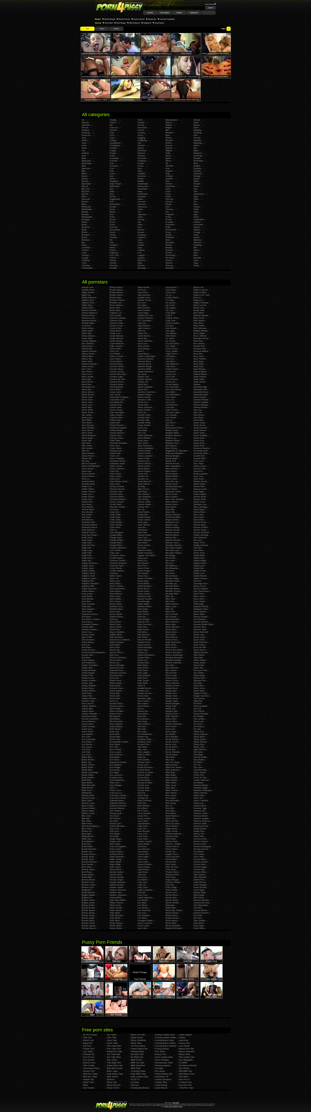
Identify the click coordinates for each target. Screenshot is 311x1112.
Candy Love (115, 333)
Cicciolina (114, 509)
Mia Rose (169, 571)
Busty (84, 245)
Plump (168, 204)
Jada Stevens (144, 326)
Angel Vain (86, 560)
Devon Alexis (115, 660)
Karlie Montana (144, 586)
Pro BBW (183, 1063)
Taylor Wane (199, 691)
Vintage (196, 232)
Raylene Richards (173, 928)
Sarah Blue (198, 420)
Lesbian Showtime (163, 1079)
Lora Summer (171, 379)
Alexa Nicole (87, 382)
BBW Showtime (138, 1065)
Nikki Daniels (171, 777)
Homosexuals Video (164, 1063)
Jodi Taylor (142, 491)
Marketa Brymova (173, 486)
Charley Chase (116, 438)
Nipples (168, 150)
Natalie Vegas (171, 701)
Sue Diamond (199, 619)
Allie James (87, 446)
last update (164, 12)
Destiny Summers (118, 657)
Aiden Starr (87, 333)
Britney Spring (88, 913)
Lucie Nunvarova (173, 389)
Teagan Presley (200, 693)
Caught (85, 258)
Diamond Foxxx (117, 670)
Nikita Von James (173, 767)
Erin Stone (114, 760)
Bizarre (85, 201)
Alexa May (86, 379)
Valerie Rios (198, 795)
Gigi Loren (114, 828)
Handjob (141, 173)
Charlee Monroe (117, 433)
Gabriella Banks (117, 800)
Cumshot (114, 166)
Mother (168, 143)
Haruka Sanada (117, 877)
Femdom (113, 245)
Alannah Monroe (89, 351)
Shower (196, 120)
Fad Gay (135, 1085)
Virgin (196, 235)
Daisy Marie (115, 583)
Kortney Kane (144, 762)
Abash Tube (88, 1082)
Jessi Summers (145, 446)
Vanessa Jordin (200, 813)
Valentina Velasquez (202, 790)
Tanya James (199, 663)
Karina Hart (143, 576)
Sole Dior (197, 548)
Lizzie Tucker (171, 348)
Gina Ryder (115, 834)
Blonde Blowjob (109, 19)
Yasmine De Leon (201, 903)
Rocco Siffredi (199, 336)
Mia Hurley (170, 558)
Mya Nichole (171, 673)
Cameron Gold (116, 323)
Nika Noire (170, 757)
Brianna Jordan (88, 885)
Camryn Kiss (115, 328)
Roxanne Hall (199, 348)
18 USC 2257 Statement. (171, 1106)
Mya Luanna (171, 670)
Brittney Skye (116, 287)
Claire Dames (116, 525)
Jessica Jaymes (145, 456)
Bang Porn (87, 1043)
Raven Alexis (171, 920)
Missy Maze (171, 629)
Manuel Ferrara (172, 463)
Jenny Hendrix (144, 425)
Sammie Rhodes (200, 400)
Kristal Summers (145, 767)
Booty (84, 224)
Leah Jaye (142, 882)
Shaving (169, 265)
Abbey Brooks (88, 292)
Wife (195, 253)
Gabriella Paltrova (118, 803)
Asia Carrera (87, 703)
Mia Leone (170, 560)
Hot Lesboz (160, 1071)
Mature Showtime (186, 1051)
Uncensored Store (91, 1068)
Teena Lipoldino (200, 706)
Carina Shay (115, 348)
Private (168, 219)
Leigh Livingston (145, 890)
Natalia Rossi (171, 688)
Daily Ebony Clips (115, 1074)
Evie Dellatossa (117, 780)
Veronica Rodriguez (202, 846)
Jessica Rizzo (144, 466)
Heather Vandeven (118, 895)
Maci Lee (169, 425)
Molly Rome (170, 645)
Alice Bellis (87, 420)
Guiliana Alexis (116, 854)
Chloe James (115, 476)
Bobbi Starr (87, 839)
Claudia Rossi (116, 545)
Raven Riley (171, 923)
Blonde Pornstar (124, 19)
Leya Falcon (171, 287)
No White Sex (137, 1057)
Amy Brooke (87, 512)
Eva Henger (115, 767)
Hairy (140, 171)
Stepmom (197, 153)
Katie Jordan (143, 614)
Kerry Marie (143, 703)
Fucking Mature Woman (165, 1046)
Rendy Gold (198, 310)
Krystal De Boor (145, 783)
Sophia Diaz (198, 558)
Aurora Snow (87, 724)
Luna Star (169, 407)
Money (168, 138)
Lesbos (182, 1037)
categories (194, 12)
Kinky (140, 224)
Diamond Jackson (118, 673)
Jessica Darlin (144, 451)
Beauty (85, 179)
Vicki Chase (198, 854)
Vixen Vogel (198, 890)
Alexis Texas (87, 412)
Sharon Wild (198, 486)
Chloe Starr (115, 484)
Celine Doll (114, 423)
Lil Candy (169, 300)
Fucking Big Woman (140, 1088)
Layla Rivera (143, 869)
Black (84, 204)
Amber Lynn (87, 494)
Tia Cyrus (197, 724)
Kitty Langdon (144, 752)
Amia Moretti (87, 507)
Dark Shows (112, 1077)
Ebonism (111, 1079)
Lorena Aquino (171, 384)
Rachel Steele (171, 900)
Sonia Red (198, 550)
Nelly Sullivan (171, 716)
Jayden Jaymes (145, 379)
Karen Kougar (144, 571)
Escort (113, 219)
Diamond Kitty (116, 675)
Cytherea (114, 573)
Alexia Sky (86, 389)
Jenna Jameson (145, 407)
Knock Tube (112, 1043)
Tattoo (196, 181)
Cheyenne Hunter (117, 461)
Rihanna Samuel (200, 315)
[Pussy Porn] (119, 15)
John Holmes (143, 494)
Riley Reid (198, 323)
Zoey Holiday (199, 920)
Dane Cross (115, 596)
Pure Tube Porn (114, 1049)
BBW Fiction (136, 1060)
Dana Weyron (116, 594)
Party (167, 189)
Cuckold (113, 161)
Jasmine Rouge (145, 366)
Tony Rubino (199, 760)
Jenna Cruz (143, 402)
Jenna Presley (144, 410)
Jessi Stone (143, 443)
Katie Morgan (121, 23)
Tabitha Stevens (200, 652)
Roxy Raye (198, 361)
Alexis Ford (87, 402)
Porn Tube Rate (114, 1046)
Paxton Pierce (171, 846)
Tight (195, 196)
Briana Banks (88, 874)
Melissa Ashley (172, 527)
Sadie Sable (198, 379)
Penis (168, 191)
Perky (168, 194)
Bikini (84, 196)
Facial (112, 232)
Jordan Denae (144, 517)
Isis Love (142, 303)
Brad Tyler (86, 844)
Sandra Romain (200, 407)
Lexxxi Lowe (143, 926)
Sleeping (197, 130)
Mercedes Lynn (172, 550)
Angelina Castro (89, 578)
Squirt (196, 150)
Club (112, 133)
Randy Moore (171, 915)
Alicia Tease (87, 433)
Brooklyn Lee (115, 303)
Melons (168, 125)
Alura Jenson (88, 468)
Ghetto (141, 148)
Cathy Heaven (116, 415)
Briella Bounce (88, 892)
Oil (166, 163)
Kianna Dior (143, 711)
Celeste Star (115, 420)
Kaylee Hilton (144, 657)
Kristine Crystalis (145, 772)
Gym (140, 168)
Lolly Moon (170, 366)
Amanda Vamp (88, 484)
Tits (195, 201)
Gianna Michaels (117, 826)
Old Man (169, 166)
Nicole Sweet (171, 754)
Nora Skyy (170, 811)
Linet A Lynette (172, 323)
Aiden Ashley (87, 328)
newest (101, 29)
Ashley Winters (88, 691)
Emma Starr (115, 739)
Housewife (142, 189)
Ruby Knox (198, 366)
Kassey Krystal (144, 599)
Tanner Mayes (199, 660)
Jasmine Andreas (145, 359)
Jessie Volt (142, 474)
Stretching (198, 161)
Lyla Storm (170, 423)
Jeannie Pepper (145, 394)
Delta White (115, 645)
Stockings (197, 156)
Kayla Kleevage (145, 647)
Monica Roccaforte (174, 650)
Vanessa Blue (199, 806)
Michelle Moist (172, 586)
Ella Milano (115, 719)
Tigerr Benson (199, 749)
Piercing (169, 199)
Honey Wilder (116, 926)
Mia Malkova (171, 566)
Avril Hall (86, 752)
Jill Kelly (141, 486)
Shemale (169, 268)
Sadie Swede (199, 382)
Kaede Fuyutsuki (145, 553)
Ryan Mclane (199, 369)
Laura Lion (142, 859)
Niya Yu (169, 806)
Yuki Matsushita (200, 905)
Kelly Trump (143, 680)
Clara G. (113, 530)
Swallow (197, 171)
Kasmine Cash (144, 596)
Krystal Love (143, 785)
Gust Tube (111, 1037)
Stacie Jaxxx (199, 596)
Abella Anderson (89, 297)
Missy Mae (170, 624)
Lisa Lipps (170, 331)
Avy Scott (86, 754)
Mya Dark (169, 665)
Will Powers (198, 897)
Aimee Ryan (87, 338)
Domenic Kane (116, 688)
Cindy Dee (114, 512)
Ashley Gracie (88, 678)
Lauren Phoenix (145, 864)
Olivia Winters (171, 826)
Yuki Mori (197, 908)
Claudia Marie (116, 543)
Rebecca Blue (199, 292)
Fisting (113, 260)
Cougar (113, 150)
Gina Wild (114, 836)
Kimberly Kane (144, 742)
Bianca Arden (88, 806)
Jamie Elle (142, 338)
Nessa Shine (171, 721)
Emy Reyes (115, 744)
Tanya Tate (198, 668)
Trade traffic (175, 1102)
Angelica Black (88, 573)
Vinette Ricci (199, 880)
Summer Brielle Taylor (203, 624)
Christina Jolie (116, 491)
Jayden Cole (143, 377)
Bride (84, 230)
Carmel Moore (116, 361)
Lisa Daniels (171, 328)
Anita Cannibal (88, 604)
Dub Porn (87, 1046)
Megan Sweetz (172, 520)
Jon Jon (141, 509)
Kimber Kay (143, 737)
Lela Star (142, 892)
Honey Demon (116, 923)
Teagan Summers (201, 696)
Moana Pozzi (171, 640)
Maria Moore (171, 471)
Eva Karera (115, 770)
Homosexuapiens (162, 1065)
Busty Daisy (115, 310)
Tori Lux (197, 765)
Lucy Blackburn (172, 394)
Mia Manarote (171, 568)
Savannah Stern (200, 453)
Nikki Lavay (170, 785)
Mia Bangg (170, 555)
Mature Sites (184, 1054)
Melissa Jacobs (172, 530)
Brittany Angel (88, 918)
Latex (140, 240)
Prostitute (169, 224)
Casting (85, 255)
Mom (167, 135)
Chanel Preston (117, 425)
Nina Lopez (170, 798)
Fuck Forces (88, 1057)
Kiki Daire (142, 726)
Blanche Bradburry (90, 826)
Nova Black (170, 813)
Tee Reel (197, 703)
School (168, 253)
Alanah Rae (87, 348)
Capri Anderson (117, 343)
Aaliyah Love (87, 287)
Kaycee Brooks (144, 640)
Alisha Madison (88, 435)
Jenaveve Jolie (144, 400)
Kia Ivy (141, 708)
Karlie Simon (143, 588)
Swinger (197, 176)
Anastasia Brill (88, 522)
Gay (139, 143)
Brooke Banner (116, 292)
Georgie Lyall (115, 813)
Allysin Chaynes (89, 463)
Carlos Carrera (116, 356)
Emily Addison (116, 726)
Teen (195, 189)
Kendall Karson (144, 688)
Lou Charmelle (172, 387)
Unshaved (198, 224)
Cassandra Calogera (119, 397)
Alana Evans (87, 346)
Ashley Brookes (89, 670)
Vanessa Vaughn (200, 818)
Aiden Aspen (87, 331)
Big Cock (86, 189)
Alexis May (87, 407)
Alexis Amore (88, 392)
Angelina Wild (88, 586)
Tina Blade (198, 754)
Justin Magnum (144, 540)
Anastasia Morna (89, 525)
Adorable (86, 125)
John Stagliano (144, 497)
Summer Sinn (199, 627)
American (86, 135)
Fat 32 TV (135, 1079)
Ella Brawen (115, 716)
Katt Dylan (142, 632)
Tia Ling (196, 729)
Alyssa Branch (88, 474)
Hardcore (142, 176)
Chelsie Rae (115, 453)
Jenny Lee (142, 428)
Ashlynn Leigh (88, 701)
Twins (196, 212)
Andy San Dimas (89, 535)
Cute (112, 171)
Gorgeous (142, 161)
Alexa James (87, 377)
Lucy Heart (170, 397)
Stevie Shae (198, 614)
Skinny (196, 125)
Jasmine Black (144, 361)
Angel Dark (87, 543)
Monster (169, 140)
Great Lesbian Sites (164, 1057)
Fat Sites (135, 1082)
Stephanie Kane (200, 609)
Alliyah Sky (87, 458)
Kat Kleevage (144, 601)
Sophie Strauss (200, 578)
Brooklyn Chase (117, 300)
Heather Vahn (116, 892)
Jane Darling (143, 348)
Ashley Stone (88, 688)
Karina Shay (143, 581)
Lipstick (141, 258)
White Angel (198, 895)
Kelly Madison (144, 675)
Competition (115, 143)
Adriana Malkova (89, 313)
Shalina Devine (200, 481)
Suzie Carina (199, 645)
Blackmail (86, 207)
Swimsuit (197, 173)
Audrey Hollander (89, 714)
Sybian (196, 179)
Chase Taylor (115, 448)
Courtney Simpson (118, 563)
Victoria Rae (199, 869)
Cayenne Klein (116, 417)
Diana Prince (115, 680)
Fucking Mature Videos (165, 1043)
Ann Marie (86, 617)
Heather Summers (118, 890)
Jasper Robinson (145, 371)
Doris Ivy (114, 701)
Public (168, 227)
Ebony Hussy (137, 1037)
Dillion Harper (116, 683)
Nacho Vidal (170, 675)
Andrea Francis (88, 532)
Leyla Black (170, 290)
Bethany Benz (88, 795)
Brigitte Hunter (88, 900)
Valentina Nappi (200, 788)
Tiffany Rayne (199, 739)
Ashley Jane (87, 683)
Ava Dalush (87, 742)
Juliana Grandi (144, 535)
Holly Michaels (116, 915)
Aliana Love (87, 417)
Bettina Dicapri (88, 798)
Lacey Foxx (143, 816)
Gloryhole (142, 158)
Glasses (141, 156)
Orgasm (169, 171)
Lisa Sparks (170, 333)
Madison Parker (172, 440)
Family (113, 235)
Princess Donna (172, 882)
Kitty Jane (142, 749)
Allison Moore (88, 453)
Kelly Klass (143, 670)
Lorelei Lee (170, 382)
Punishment (170, 230)
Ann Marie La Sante (90, 619)
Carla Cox (114, 351)
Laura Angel (143, 857)
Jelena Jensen (144, 397)
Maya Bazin (170, 507)
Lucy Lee (169, 400)
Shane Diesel (199, 484)
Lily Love (169, 310)
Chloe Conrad (116, 466)
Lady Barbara (144, 823)
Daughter (114, 181)
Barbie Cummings (90, 772)
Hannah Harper (116, 872)
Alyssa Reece (88, 476)
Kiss (140, 227)
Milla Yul (169, 609)
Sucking (197, 168)
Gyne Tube (112, 1040)
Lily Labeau (170, 308)
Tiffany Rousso (200, 742)
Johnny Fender (144, 504)
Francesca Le (116, 793)
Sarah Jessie (199, 425)
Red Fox (197, 297)
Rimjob (168, 247)
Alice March (87, 423)
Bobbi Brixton (88, 836)
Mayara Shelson (172, 514)
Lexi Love (142, 913)
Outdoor (169, 179)
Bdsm (84, 173)
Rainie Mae (170, 908)
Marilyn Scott (171, 484)
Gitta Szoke (115, 844)
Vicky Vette (198, 857)
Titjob (195, 199)
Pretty (168, 217)
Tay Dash (197, 683)
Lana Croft (142, 834)
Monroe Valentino (173, 663)
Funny (140, 135)
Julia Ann (142, 527)
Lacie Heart (143, 821)
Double (113, 207)
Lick (139, 253)
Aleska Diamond (89, 364)
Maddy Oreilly (171, 430)
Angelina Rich (88, 581)
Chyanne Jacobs (117, 507)
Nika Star (169, 760)
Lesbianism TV (161, 1077)
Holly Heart (115, 913)
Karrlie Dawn (143, 591)
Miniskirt (169, 133)
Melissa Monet (172, 535)
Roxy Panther (199, 359)
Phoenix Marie (171, 872)
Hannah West (116, 874)
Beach (84, 176)
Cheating (86, 265)
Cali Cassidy (115, 315)
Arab (84, 145)
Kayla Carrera (144, 645)
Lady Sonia (143, 826)
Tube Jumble (89, 1065)
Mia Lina (169, 563)
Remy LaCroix (199, 305)
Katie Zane (142, 627)
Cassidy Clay (116, 405)
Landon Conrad (144, 841)
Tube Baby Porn (114, 1063)
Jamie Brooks (144, 336)
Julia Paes (142, 532)
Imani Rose (143, 292)
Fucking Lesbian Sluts (165, 1035)
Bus (83, 242)
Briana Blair (87, 877)
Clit (111, 125)
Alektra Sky (87, 359)
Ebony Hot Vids (138, 1035)
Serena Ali (198, 471)
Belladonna (87, 793)
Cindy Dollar (115, 514)
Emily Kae (114, 731)
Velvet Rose (198, 836)
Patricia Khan (171, 841)
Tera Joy (197, 708)
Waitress (197, 240)
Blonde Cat (87, 831)
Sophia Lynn (198, 566)
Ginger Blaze (115, 839)
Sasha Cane (198, 438)
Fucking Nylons (162, 1049)
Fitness (113, 263)
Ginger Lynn (115, 841)
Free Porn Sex (185, 1085)
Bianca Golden (88, 808)
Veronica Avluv (200, 839)
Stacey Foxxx (199, 586)
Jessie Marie (143, 468)
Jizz (139, 222)
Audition (85, 153)
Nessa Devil (171, 719)
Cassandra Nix (116, 402)
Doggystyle (115, 199)
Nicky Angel (170, 731)
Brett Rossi (87, 872)
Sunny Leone (199, 637)
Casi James (115, 394)
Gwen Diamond (116, 857)
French (141, 130)
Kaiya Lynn (142, 558)
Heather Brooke (117, 885)
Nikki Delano (171, 780)
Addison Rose (88, 303)
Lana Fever (143, 836)
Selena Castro (199, 466)
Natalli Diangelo (172, 703)
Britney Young (88, 915)
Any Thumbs (88, 1088)
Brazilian (86, 227)
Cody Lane (114, 553)
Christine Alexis (117, 497)
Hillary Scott (115, 905)
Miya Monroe (171, 637)
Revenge (169, 242)
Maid (140, 263)
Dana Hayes (115, 591)
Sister (196, 122)
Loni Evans (170, 371)
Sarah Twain (199, 433)
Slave (196, 127)
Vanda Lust (198, 803)
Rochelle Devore (200, 338)
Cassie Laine (115, 407)
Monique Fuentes (173, 660)
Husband (142, 196)
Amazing (86, 133)
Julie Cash (142, 537)
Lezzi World (184, 1046)
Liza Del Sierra (172, 343)
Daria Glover (115, 622)
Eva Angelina (115, 765)
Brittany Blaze (88, 920)
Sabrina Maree (200, 374)
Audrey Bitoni (88, 711)
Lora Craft (170, 377)
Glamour (141, 153)
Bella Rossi (87, 790)
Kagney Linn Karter (146, 555)
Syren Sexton (199, 650)
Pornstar (169, 209)
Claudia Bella (115, 535)
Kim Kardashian (145, 734)
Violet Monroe (199, 882)
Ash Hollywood (88, 663)
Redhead (169, 237)
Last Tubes (88, 1051)
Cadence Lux (115, 313)
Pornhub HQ (88, 1054)
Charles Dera (116, 435)
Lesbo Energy (161, 1085)
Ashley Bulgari (88, 673)
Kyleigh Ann (143, 798)
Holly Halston (116, 910)
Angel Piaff (86, 553)
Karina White (143, 583)
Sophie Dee (198, 568)
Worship (197, 258)
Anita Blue (86, 601)
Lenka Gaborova (145, 897)
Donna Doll (115, 696)
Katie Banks (143, 611)
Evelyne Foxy (116, 777)
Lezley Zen (170, 292)
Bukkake (86, 240)
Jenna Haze (143, 405)
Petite (168, 196)
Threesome (198, 194)
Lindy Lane (170, 320)
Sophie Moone (199, 576)
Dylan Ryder (115, 708)
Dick (112, 189)
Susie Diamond (200, 642)
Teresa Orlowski (200, 714)
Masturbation (171, 120)
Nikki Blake (170, 775)
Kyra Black (142, 808)
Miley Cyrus (170, 606)
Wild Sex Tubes (90, 1077)
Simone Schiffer (200, 527)
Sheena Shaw (199, 499)
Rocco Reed (199, 333)
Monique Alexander (174, 657)
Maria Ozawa (171, 474)
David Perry (115, 629)
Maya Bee (170, 509)
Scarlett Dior (199, 456)
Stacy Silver (198, 599)
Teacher (197, 184)
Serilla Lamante (200, 474)
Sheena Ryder (199, 497)
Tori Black (197, 762)
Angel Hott (86, 548)
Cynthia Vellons (117, 571)
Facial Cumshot (139, 19)
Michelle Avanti (172, 581)
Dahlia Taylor (115, 576)
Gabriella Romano (118, 806)
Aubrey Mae (87, 708)
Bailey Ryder (87, 767)
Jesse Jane (143, 440)
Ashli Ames (87, 693)
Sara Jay (197, 410)
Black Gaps (112, 1071)
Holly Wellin (115, 918)
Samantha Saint (200, 394)
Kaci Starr (142, 548)
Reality (168, 235)
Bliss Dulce (87, 828)
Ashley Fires (87, 675)
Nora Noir (169, 808)
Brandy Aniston (88, 854)
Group (140, 166)
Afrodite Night (88, 323)
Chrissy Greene (117, 486)
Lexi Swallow (143, 915)
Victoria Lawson (200, 862)
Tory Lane (197, 767)
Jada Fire (142, 323)
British (84, 232)
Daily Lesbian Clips (139, 1077)
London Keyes (171, 369)
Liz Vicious (170, 341)
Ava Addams (87, 734)
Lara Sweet (143, 851)
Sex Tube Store (114, 1057)
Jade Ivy (141, 331)
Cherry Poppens (117, 458)
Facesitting (115, 230)
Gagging (141, 138)
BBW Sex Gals (137, 1063)
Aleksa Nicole (88, 354)
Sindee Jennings (200, 535)
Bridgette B (147, 23)
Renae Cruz (198, 308)
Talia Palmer (199, 655)
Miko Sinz (169, 601)
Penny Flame (171, 849)
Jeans (140, 217)
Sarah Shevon (199, 430)
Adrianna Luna (88, 318)
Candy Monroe (116, 338)
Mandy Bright (171, 458)
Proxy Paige (171, 887)
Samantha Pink (200, 389)
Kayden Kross (144, 642)
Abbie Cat (86, 295)
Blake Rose (87, 823)
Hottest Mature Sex (163, 1074)
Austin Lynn (87, 729)
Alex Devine (87, 371)
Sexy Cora (198, 476)
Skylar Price (199, 543)
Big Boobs (86, 184)
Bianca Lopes (88, 811)
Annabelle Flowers (90, 624)
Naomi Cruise (171, 680)
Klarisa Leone (144, 754)
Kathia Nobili (143, 604)
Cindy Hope (115, 517)
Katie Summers (144, 624)
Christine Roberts (117, 499)
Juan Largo (143, 522)
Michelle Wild (171, 594)
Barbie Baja (87, 770)
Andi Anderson (88, 530)
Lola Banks (170, 356)
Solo (195, 135)
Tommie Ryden (200, 757)
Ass (83, 150)
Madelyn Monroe (173, 435)
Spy (195, 148)
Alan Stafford (87, 343)
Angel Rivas (87, 558)
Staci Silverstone (201, 591)
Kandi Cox (142, 560)
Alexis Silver (87, 410)
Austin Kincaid (88, 726)
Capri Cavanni (116, 346)
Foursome (142, 127)
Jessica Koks (144, 458)
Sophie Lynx (198, 573)
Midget (168, 127)
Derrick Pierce (116, 652)
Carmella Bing (116, 364)
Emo (112, 214)
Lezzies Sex (184, 1043)
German (141, 145)
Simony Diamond (201, 532)
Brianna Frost (88, 882)
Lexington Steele (145, 920)
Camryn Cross (116, 326)
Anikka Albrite (88, 591)
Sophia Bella (199, 555)
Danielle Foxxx (116, 606)
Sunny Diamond (200, 632)
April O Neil (87, 637)
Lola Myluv (170, 361)
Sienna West (199, 512)
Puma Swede (171, 890)
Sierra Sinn (198, 514)
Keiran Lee (142, 660)
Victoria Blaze (199, 859)
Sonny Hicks (199, 553)
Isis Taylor (142, 305)
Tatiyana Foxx (199, 680)
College (113, 140)
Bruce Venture (116, 305)
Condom (113, 148)
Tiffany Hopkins (200, 734)
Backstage (86, 163)
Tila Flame (198, 752)
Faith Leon (114, 783)
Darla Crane (115, 624)
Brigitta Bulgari (88, 895)
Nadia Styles (171, 678)
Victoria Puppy (200, 867)
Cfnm (84, 263)
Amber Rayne (88, 497)
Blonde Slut (152, 19)
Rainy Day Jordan (173, 910)
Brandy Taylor (88, 859)
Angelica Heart (88, 576)
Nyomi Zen (170, 818)
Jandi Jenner (143, 346)
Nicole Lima (170, 744)
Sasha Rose (198, 443)
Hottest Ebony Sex (139, 1049)
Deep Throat (115, 184)
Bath (84, 166)
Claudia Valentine (117, 548)
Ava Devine (87, 744)
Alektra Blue (87, 356)
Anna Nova (87, 622)
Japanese (142, 214)
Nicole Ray (170, 749)
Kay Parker (143, 637)
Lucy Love (170, 402)
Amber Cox (87, 486)
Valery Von (198, 798)
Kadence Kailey (145, 550)
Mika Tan (169, 596)
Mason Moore (171, 502)
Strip (195, 163)
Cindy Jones (115, 520)
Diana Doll (114, 678)
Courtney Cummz (117, 560)
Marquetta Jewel (172, 491)
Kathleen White (144, 606)
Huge (140, 191)
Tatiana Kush (199, 678)
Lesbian (141, 250)
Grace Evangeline (118, 846)
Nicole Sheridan (172, 752)
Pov (167, 212)
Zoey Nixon (198, 923)
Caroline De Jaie (117, 379)
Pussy (168, 232)
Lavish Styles (144, 867)
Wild (195, 255)
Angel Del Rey (88, 545)
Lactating (142, 235)
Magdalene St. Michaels (176, 451)
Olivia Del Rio (171, 821)
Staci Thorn (198, 594)
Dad (111, 176)
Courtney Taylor (117, 566)
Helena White (116, 897)
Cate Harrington (117, 412)
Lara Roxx (142, 846)
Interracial (142, 207)
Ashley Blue (87, 668)
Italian (140, 209)
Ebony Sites (136, 1043)
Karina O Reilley (145, 578)
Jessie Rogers (144, 471)
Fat (111, 240)
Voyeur (196, 237)
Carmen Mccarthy (118, 374)
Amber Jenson (88, 491)
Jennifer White (144, 423)
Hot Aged (159, 1068)
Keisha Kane (143, 663)
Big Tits (85, 194)
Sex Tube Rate (113, 1054)
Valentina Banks (200, 785)
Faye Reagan (116, 785)
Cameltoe (86, 247)
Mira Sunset (170, 617)
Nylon (168, 158)
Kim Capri (142, 731)
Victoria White (199, 872)
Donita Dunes (116, 691)
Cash (84, 253)
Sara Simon (198, 415)
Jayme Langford (145, 387)
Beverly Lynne (88, 803)
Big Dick (85, 191)
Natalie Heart (171, 696)
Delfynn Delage (116, 642)
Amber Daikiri (88, 489)
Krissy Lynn (143, 765)
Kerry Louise (143, 701)
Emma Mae (115, 737)
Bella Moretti (87, 788)
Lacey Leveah (144, 818)
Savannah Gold (200, 451)
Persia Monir (171, 859)
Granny (141, 163)
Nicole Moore (171, 747)
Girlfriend (142, 150)
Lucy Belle (170, 392)
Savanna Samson (201, 448)
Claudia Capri (116, 537)
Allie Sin (85, 451)
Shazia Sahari (199, 494)
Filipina (113, 250)
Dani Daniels (115, 599)
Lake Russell (143, 831)
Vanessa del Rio (200, 826)
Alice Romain (88, 425)
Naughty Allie (171, 711)
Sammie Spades (200, 402)
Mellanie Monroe (172, 540)
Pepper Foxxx (171, 854)
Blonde (85, 212)
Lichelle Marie (171, 297)
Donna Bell (114, 693)
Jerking (141, 219)
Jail (139, 212)
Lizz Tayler (170, 346)
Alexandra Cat (88, 387)
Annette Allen (88, 627)
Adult (85, 1085)
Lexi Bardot (143, 900)
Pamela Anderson (173, 834)
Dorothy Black (116, 703)
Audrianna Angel (89, 716)
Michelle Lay (171, 583)
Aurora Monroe (88, 721)
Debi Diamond (116, 637)
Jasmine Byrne (144, 364)
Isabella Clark (144, 297)
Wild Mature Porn (186, 1074)
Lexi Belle (142, 903)
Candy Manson (116, 336)
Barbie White (87, 775)
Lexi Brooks (143, 908)
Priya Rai (169, 885)
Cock (112, 135)
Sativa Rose (198, 446)
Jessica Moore (144, 463)
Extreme (113, 227)
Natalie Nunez (171, 698)
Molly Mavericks (172, 642)
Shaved (168, 263)
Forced (141, 125)
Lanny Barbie (143, 844)
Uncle (196, 217)
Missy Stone (171, 632)
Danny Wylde (116, 614)
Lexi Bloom (143, 905)
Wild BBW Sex (185, 1071)
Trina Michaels (200, 770)
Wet (195, 247)
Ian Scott (142, 290)
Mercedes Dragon (173, 548)
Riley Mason (199, 320)
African (85, 127)
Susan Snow (199, 640)
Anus (84, 143)
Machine (141, 260)
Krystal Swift (143, 790)
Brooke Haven (116, 295)
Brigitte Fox (87, 897)
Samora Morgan (200, 405)
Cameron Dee (116, 320)
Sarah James (199, 423)
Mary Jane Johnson (174, 499)
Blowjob (85, 214)
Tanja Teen (198, 657)
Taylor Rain (198, 686)
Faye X (113, 788)
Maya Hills (170, 512)
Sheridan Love (199, 504)
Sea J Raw (198, 463)
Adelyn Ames (88, 308)
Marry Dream (171, 494)
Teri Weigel (198, 716)
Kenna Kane (143, 696)
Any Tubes (112, 1035)
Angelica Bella (88, 571)
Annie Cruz (87, 632)
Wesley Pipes (199, 892)
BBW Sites (136, 1068)
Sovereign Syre (200, 583)
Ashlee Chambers (90, 665)
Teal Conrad (198, 698)
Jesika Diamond (145, 435)
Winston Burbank (201, 900)
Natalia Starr (171, 691)
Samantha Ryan (200, 392)
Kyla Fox (142, 793)
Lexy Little (142, 928)
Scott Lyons (198, 461)
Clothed (113, 130)
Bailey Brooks (88, 760)
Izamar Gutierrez (145, 318)
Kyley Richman (144, 800)
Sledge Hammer (200, 545)
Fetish (112, 247)
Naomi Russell (172, 683)
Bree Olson (87, 867)
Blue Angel (86, 834)
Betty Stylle (87, 800)
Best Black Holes (115, 1068)
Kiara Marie (143, 714)
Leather (141, 245)
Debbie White (116, 634)
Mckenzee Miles (172, 517)
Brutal (84, 237)
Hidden (141, 181)
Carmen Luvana (117, 371)
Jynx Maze (142, 543)
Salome (196, 384)
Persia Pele (170, 862)
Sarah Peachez (200, 428)
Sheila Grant (199, 502)
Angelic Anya (87, 566)
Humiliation (143, 194)
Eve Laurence (116, 775)
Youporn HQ (88, 1079)
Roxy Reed (198, 364)
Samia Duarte (199, 397)
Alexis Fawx (87, 400)
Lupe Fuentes (171, 410)
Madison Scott (171, 443)
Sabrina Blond (199, 371)
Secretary (169, 258)
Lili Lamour (170, 303)
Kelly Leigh (142, 673)
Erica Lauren (115, 752)
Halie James (115, 867)
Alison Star (87, 440)
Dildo (112, 191)
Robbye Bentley (200, 331)
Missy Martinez (172, 627)
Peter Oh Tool (171, 867)
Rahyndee (170, 905)
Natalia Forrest (172, 686)
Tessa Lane (198, 721)
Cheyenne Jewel (117, 463)
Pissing (168, 201)
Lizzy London (171, 351)
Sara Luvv (198, 412)
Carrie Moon (115, 389)
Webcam (197, 242)
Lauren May (143, 862)
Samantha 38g (199, 387)
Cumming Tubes (138, 1071)
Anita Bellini (87, 596)
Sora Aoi (197, 581)
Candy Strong (116, 341)
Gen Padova (115, 811)
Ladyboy (141, 237)
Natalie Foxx (171, 693)
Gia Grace (114, 816)
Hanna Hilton (115, 869)
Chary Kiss (115, 446)
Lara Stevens (144, 849)
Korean (141, 232)
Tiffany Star (198, 744)
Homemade (143, 184)
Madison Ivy (171, 438)
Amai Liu (86, 479)
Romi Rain (198, 341)
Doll (111, 201)
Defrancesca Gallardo (119, 640)
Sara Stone (198, 417)
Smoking (197, 133)
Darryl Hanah (116, 627)
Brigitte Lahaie (88, 903)
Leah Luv (142, 885)
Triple (195, 209)
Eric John (114, 747)
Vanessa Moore (200, 816)
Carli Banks (115, 354)
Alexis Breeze (88, 394)
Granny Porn (160, 1054)
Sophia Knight (199, 560)
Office (168, 161)
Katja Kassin (143, 629)
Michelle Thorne (172, 591)
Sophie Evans (199, 571)
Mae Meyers (171, 446)
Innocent (141, 201)
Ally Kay (85, 461)
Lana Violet (143, 839)
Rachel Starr (171, 897)
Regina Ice (198, 300)
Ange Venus (87, 540)
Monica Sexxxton (173, 652)
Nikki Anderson (134, 23)
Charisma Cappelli (118, 428)
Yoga (195, 263)
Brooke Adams (116, 290)
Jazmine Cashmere (146, 392)
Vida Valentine (199, 877)
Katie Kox (142, 617)
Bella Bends (87, 783)
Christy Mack (116, 504)
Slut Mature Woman (188, 1065)
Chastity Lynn (116, 451)
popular (150, 12)
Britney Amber (88, 905)
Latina (140, 242)
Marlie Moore (171, 489)
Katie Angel (143, 609)
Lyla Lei (168, 420)
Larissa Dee (143, 854)
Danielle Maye (116, 609)
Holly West (115, 920)
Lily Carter (170, 305)
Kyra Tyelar (143, 811)
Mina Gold (170, 611)
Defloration (114, 186)
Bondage (86, 219)
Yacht (196, 260)
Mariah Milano (171, 476)
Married (141, 265)
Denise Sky (115, 650)
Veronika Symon (200, 849)
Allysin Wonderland (90, 466)
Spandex (197, 140)
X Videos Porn (185, 1082)
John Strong (143, 499)
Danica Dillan (116, 604)
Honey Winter (116, 928)
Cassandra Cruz (117, 400)
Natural (168, 148)
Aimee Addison (88, 336)
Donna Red (115, 698)
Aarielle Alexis (88, 290)
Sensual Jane (199, 468)
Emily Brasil (115, 729)
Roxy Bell (197, 354)
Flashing (113, 265)
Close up (114, 127)
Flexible (113, 268)
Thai (195, 191)
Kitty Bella (142, 747)
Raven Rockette (172, 926)
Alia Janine (87, 415)
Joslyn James (144, 520)
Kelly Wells (143, 683)
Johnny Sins (143, 507)
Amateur (85, 130)
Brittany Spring (88, 926)
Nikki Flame (170, 783)
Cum (112, 163)
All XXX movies (90, 1035)
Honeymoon (143, 186)
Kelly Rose (142, 678)
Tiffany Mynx (199, 737)
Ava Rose (86, 749)
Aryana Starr (87, 655)
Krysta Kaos (143, 777)
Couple (113, 153)
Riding (168, 245)
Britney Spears (88, 910)
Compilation (115, 145)
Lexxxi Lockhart (145, 923)
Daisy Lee (114, 578)
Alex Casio (86, 369)
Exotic (112, 224)
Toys (195, 204)
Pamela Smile (171, 836)
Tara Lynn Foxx (200, 670)
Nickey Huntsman (173, 724)
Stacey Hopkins (200, 588)
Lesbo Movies (161, 1088)
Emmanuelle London (119, 742)
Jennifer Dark (144, 417)
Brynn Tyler (115, 308)
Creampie (114, 158)
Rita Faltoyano (200, 328)
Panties (168, 184)
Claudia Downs (116, 540)
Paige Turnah (171, 831)
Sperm (196, 145)
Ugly (195, 214)
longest (179, 12)
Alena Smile (87, 361)
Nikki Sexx (170, 788)
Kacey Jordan (144, 545)
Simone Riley (199, 525)
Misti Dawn (170, 634)
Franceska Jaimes (118, 795)
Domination (115, 204)
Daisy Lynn (115, 581)
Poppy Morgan (172, 880)
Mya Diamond (171, 668)
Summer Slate (199, 629)
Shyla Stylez (199, 509)
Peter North (109, 23)
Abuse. (181, 1106)
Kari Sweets (143, 573)
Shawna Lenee (200, 489)
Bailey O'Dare (88, 765)
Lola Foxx (169, 359)
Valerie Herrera (200, 793)
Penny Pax (170, 851)
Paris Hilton (170, 839)
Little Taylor (170, 336)
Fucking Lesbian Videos (165, 1037)
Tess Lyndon (199, 719)
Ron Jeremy (198, 343)
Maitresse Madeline (174, 453)
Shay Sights (198, 491)
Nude (167, 153)
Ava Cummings (88, 739)
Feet (112, 242)
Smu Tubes (112, 1060)
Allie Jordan (87, 448)
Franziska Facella (118, 798)
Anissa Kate (87, 594)
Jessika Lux (143, 479)
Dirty (112, 194)
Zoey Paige (198, 926)
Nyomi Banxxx (172, 816)
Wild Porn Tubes (90, 1074)
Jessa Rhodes (144, 438)
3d (83, 120)
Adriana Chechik (89, 310)
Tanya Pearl (198, 665)
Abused (85, 122)
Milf (167, 130)
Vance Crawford (200, 800)
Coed (112, 138)
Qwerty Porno (89, 1063)
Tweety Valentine (201, 780)
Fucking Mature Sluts (164, 1040)
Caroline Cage (116, 377)
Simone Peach (200, 522)
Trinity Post (198, 775)
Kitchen (141, 230)
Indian (140, 199)
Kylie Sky (142, 803)
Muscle (168, 145)
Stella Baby (198, 604)
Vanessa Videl (199, 823)
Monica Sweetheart (174, 655)
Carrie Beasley (116, 387)
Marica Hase (171, 479)
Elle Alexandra (116, 721)
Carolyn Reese (116, 384)
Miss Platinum (171, 622)
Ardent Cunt (88, 1040)
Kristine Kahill (144, 775)
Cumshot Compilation (167, 19)
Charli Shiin (115, 440)
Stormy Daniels (200, 617)
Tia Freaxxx (198, 726)
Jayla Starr (142, 384)
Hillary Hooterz (116, 903)
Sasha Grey (198, 440)
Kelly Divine (143, 668)
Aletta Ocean (87, 366)
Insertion (141, 204)
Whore (196, 250)
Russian (169, 250)
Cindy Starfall (116, 522)
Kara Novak (143, 563)
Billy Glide (86, 821)
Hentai (140, 179)
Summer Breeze (200, 622)
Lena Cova (142, 895)
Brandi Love (87, 851)
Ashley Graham (89, 680)
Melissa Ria (170, 537)
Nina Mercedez (172, 800)
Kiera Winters (144, 724)
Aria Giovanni (88, 640)
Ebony (112, 212)
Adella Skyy (87, 305)
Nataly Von (170, 708)
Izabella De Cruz (145, 315)
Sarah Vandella (200, 435)
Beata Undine (88, 777)
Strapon (196, 158)
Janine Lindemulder (146, 356)
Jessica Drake (144, 453)
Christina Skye (116, 494)
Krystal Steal (143, 788)
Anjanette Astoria (89, 614)
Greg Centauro (116, 851)
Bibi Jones (86, 816)
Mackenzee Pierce (173, 428)
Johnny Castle (144, 502)
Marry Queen (171, 497)
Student (196, 166)
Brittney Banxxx (89, 928)
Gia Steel (114, 821)
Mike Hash (170, 599)
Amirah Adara (88, 509)
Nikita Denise (171, 765)
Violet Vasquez (200, 885)
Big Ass (85, 181)
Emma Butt (115, 734)
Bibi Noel (86, 818)
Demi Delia (115, 647)
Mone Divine (171, 647)
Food (140, 120)
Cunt (112, 168)
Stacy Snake (199, 601)
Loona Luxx (170, 374)
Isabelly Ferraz (144, 300)
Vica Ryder (198, 851)
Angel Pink (86, 555)
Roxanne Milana (200, 351)
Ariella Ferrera (88, 650)
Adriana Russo (88, 315)
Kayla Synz (143, 650)
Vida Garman (199, 874)
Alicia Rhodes (88, 428)
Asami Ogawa (88, 660)
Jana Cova (142, 343)
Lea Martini (143, 880)
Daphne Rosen (116, 617)
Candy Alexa (115, 331)
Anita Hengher (88, 609)
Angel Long (87, 550)
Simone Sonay (200, 530)
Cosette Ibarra (116, 558)
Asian (84, 148)
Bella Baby (86, 780)
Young (196, 265)
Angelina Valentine (90, 583)
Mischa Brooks (172, 619)
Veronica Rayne (200, 841)
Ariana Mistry (88, 642)
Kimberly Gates (145, 739)
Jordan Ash (143, 514)
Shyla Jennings (200, 507)
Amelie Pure (87, 502)
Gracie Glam (115, 849)
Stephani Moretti (200, 606)
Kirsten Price (143, 744)
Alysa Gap (86, 471)
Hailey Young (115, 859)
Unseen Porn (89, 1071)
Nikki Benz (170, 772)
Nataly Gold (170, 706)
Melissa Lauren (172, 532)
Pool (167, 207)
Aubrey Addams (89, 706)
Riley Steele (198, 326)
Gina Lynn (114, 831)
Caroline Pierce (117, 382)
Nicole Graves (171, 742)
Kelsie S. (142, 686)
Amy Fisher (87, 514)
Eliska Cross (115, 714)
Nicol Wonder (171, 737)
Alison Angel (87, 438)
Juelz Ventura (144, 525)
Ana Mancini (87, 520)
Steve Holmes (199, 611)
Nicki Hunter (171, 726)
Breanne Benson (89, 862)
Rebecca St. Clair (201, 295)
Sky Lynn (197, 540)
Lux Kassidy (171, 415)
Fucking (141, 133)
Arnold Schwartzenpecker (93, 652)
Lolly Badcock (171, 364)
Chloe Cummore (117, 468)
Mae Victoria (171, 448)
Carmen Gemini (117, 366)
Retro (167, 240)
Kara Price (142, 566)
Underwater (198, 219)
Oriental (169, 176)
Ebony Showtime (138, 1040)
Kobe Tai (141, 757)
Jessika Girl (143, 476)
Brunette (85, 235)
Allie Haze (86, 443)
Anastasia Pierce (89, 527)
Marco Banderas (172, 466)
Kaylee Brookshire (146, 655)
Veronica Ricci (200, 844)
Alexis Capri (87, 397)
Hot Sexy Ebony (138, 1046)
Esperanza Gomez (118, 762)
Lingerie (141, 255)
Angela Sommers (89, 563)
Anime (84, 140)
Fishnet (113, 258)
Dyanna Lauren (116, 706)
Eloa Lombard (116, 724)
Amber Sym (87, 499)
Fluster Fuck (88, 1049)
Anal (84, 138)
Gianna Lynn (115, 823)
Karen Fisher (143, 568)
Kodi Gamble (143, 760)
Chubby (113, 120)
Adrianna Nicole (89, 320)
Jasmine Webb (144, 369)
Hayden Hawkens (117, 882)
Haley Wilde (115, 864)
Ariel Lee (86, 645)
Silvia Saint (198, 517)
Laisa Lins (142, 828)
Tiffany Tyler (199, 747)
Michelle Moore (172, 588)
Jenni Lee (142, 412)
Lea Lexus (142, 877)
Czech (112, 173)
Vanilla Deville (199, 828)
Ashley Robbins (89, 686)
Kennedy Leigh (144, 698)
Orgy (167, 173)
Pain (167, 181)
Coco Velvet (115, 550)
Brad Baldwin (88, 841)
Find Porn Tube (186, 1088)
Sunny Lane (198, 634)
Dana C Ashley (116, 586)
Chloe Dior (114, 471)
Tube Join (87, 1037)
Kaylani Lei (142, 652)
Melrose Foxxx (172, 543)
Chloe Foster (115, 474)
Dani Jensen (115, 601)
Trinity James (199, 772)
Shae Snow (198, 479)
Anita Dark (86, 606)
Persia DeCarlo (172, 857)
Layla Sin (142, 874)
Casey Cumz (115, 392)
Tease (196, 186)
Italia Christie (144, 308)
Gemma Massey (117, 808)
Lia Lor (168, 295)
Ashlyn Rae (87, 696)
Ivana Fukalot (144, 310)
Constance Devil (117, 555)
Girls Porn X (184, 1079)
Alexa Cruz (87, 374)
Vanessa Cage (200, 808)
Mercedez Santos (173, 553)
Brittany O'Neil (88, 923)
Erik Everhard (116, 754)
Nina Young (170, 803)
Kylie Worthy (143, 806)
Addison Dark (88, 300)
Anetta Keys (87, 537)
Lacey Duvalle (144, 813)
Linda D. (169, 315)
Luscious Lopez (172, 412)
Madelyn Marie (172, 433)
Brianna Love (88, 887)
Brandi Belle (87, 846)
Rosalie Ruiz (199, 346)
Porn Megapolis (186, 1060)
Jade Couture (144, 328)
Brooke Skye (115, 297)
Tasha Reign (199, 675)
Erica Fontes (115, 749)
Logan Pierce (171, 354)
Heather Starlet (116, 887)
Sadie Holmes (199, 377)
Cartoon (85, 250)
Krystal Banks (144, 780)
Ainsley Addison (89, 341)
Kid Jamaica (143, 719)
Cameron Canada (117, 318)
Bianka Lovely (88, 813)
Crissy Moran (116, 568)
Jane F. (141, 351)
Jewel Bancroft (144, 481)
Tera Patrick (198, 711)
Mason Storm (171, 504)
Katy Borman (143, 634)
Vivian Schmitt (200, 887)
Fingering (114, 253)
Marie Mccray (171, 481)
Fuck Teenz (160, 1051)
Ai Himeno (86, 326)
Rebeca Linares (200, 290)
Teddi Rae (197, 701)
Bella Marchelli (88, 785)
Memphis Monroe (173, 545)
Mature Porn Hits (186, 1049)
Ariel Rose (86, 647)
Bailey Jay (86, 762)
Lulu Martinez (171, 405)
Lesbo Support (185, 1035)
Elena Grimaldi (116, 711)
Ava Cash (86, 737)
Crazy (112, 156)
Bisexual (85, 199)
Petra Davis (170, 869)
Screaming (170, 255)
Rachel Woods (172, 903)
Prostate (169, 222)
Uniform (197, 222)
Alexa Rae (86, 384)
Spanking (197, 143)
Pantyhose (170, 186)
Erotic (112, 217)
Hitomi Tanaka (116, 908)
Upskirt (196, 227)
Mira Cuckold (171, 614)
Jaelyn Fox (142, 333)
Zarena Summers (201, 913)
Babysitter (86, 161)
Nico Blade (170, 734)
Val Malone (198, 783)
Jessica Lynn (143, 461)
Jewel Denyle (159, 23)
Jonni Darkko (144, 512)
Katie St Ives (143, 622)
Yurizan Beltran (200, 910)
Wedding (197, 245)
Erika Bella (114, 757)
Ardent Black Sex (115, 1065)
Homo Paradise (162, 1060)
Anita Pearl (87, 611)
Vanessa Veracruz (201, 821)
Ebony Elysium (114, 1085)
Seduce (168, 260)
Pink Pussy (170, 877)
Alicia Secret (87, 430)
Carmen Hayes (116, 369)
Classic (113, 122)
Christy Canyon (117, 502)
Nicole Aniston (171, 739)
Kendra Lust (143, 691)
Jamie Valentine (145, 341)
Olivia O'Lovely (172, 823)
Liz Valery (169, 338)
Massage (142, 268)
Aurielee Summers (90, 719)
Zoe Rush (197, 915)
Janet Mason (143, 354)
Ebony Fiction (113, 1088)
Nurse (168, 156)
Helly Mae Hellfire (118, 900)
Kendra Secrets (145, 693)
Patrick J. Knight (173, 844)
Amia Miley (87, 504)
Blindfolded (87, 209)
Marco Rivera (171, 468)
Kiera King (142, 721)
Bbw (84, 171)
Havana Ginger (116, 880)
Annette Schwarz (89, 629)
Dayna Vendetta (117, 632)
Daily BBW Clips (138, 1074)
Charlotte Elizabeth (118, 443)
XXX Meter (184, 1077)
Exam (112, 222)
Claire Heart (115, 527)
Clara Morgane (116, 532)
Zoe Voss (197, 918)
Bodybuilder (87, 217)
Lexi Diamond (144, 910)
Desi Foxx (114, 655)
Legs (140, 247)
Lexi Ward (142, 918)
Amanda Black (88, 481)
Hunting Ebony (137, 1051)
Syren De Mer (199, 647)
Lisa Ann (169, 326)
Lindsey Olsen (171, 318)
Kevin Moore (143, 706)
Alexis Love (87, 405)
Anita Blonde (87, 599)
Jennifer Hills (143, 420)
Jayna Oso (142, 389)
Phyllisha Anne (172, 874)
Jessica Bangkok (145, 448)
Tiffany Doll (198, 731)
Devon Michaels (117, 665)
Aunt (84, 156)
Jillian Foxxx (143, 489)
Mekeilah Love (172, 522)
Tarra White (198, 673)
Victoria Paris (199, 864)
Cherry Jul (114, 456)
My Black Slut (137, 1054)
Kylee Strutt (143, 795)
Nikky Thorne (171, 790)
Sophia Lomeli (199, 563)
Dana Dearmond (117, 588)
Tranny (196, 207)
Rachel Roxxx (171, 895)
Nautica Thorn (171, 714)
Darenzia (114, 619)
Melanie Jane (171, 525)
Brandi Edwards (89, 849)
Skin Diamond (199, 537)
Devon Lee (114, 663)
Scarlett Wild (199, 458)
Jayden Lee (143, 382)
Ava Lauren (87, 747)
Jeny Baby (142, 430)
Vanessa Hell (199, 811)
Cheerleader (87, 268)
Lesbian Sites (161, 1082)
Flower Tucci (115, 790)
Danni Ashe (115, 611)
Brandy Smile (88, 857)
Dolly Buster (115, 686)
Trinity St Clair (199, 777)
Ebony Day (112, 1082)
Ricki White (198, 313)
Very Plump (184, 1068)
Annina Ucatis (88, 634)
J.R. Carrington (144, 320)
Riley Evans (198, 318)
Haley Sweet (115, 862)
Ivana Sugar (143, 313)
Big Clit (85, 186)
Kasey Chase (144, 594)
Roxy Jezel (198, 356)
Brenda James (88, 869)
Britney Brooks (88, 908)
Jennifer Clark (144, 415)
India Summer (144, 295)
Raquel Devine (172, 918)
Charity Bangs (116, 430)
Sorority (197, 138)
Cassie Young (116, 410)
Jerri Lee (142, 433)
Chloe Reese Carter (119, 481)
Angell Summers (89, 588)
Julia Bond (142, 530)
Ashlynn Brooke (89, 698)
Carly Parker (115, 359)
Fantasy (113, 237)
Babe (84, 158)
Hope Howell (143, 287)
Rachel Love (171, 892)
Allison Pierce (88, 456)
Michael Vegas (172, 578)
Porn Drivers (89, 1060)
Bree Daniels (87, 864)
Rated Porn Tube (114, 1051)
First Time (114, 255)
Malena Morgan (172, 456)
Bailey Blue (87, 757)
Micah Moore (171, 576)
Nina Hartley (171, 793)
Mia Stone (170, 573)
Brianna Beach (88, 880)
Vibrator (197, 230)
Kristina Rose (144, 770)
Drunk (112, 209)
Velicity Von (198, 834)
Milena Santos (171, 604)
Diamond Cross (117, 668)
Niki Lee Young (172, 762)
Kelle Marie (143, 665)
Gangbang (142, 140)
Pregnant (169, 214)
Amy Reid (86, 517)
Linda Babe (170, 313)
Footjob (141, 122)
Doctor (113, 196)
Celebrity (86, 260)
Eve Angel (114, 772)
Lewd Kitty (183, 1040)
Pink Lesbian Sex (186, 1057)
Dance (112, 179)
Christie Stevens (117, 489)
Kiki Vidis (142, 729)
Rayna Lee (198, 287)
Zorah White (198, 928)
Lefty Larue (143, 887)
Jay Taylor (142, 374)
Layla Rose (143, 872)
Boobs (84, 222)
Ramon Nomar (172, 913)
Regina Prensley (200, 303)
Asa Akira (86, 657)
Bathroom (86, 168)
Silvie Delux (198, 520)
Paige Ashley (171, 828)
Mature (168, 122)
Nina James (170, 795)
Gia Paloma (115, 818)
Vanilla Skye (199, 831)
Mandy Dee (170, 461)
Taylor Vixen (199, 688)
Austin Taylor (87, 731)
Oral (167, 168)
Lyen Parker (170, 417)
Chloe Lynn (115, 479)
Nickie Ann (170, 729)
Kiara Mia (142, 716)
